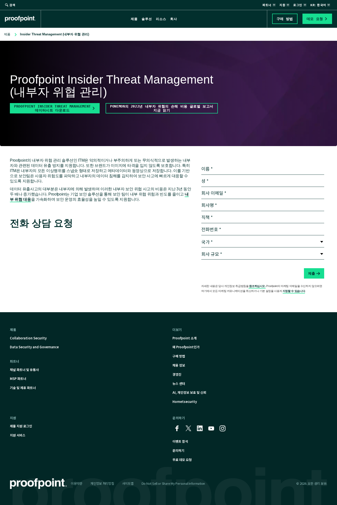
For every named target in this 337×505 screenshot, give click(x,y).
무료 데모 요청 (182, 459)
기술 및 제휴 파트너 (23, 387)
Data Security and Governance (34, 347)
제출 (311, 273)
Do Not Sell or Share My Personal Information (173, 484)
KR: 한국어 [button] (318, 5)
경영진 (176, 374)
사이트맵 (128, 483)
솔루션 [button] (147, 19)
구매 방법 (178, 356)
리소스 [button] (161, 19)
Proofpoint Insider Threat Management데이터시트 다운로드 (52, 108)
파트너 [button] (267, 5)
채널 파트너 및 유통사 (24, 369)
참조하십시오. (257, 286)
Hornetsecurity (184, 401)
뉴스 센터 (178, 383)
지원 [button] (282, 5)
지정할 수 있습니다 (294, 290)
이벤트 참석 (180, 441)
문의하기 (178, 450)
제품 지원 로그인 (21, 426)
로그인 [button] (297, 5)
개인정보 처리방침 (102, 483)
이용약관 (76, 483)
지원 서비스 (17, 435)
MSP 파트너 (18, 378)
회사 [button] (173, 19)
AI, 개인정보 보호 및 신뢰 (189, 392)
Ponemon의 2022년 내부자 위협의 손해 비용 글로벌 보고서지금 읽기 (161, 108)
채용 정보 (178, 365)
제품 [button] (134, 19)
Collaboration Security (28, 338)
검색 (12, 5)
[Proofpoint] (23, 19)
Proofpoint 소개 (184, 338)
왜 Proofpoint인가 (186, 347)
